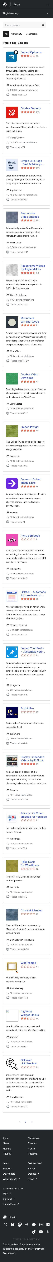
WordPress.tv (11, 1179)
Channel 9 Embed (32, 910)
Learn (6, 1163)
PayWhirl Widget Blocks (30, 1013)
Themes (32, 1143)
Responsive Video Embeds (30, 215)
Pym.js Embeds (30, 535)
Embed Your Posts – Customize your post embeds (32, 650)
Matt (7, 1193)
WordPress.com (13, 1188)
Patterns (32, 1153)
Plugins (31, 1148)
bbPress (9, 1198)
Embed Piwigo (29, 426)
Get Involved (35, 1163)
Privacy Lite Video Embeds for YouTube (34, 815)
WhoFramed (28, 962)
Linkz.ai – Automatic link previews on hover (33, 593)
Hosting (7, 1148)
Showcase (33, 1138)
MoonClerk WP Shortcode (30, 320)
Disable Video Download (29, 376)
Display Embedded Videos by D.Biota (32, 758)
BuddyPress (11, 1204)
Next (31, 1122)
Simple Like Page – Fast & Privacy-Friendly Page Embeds (31, 162)
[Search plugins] (43, 25)
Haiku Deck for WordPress (30, 863)
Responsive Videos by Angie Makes (33, 267)
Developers (9, 1173)
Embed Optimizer (32, 52)
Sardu (13, 1217)
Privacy (7, 1153)
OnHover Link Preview (29, 1062)
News (6, 1143)
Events (31, 1168)
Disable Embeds (31, 108)
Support (7, 1168)
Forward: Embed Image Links (31, 481)
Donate (33, 1173)
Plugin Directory (11, 13)
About (6, 1138)
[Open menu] (48, 4)
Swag (32, 1179)
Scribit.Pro (27, 708)
